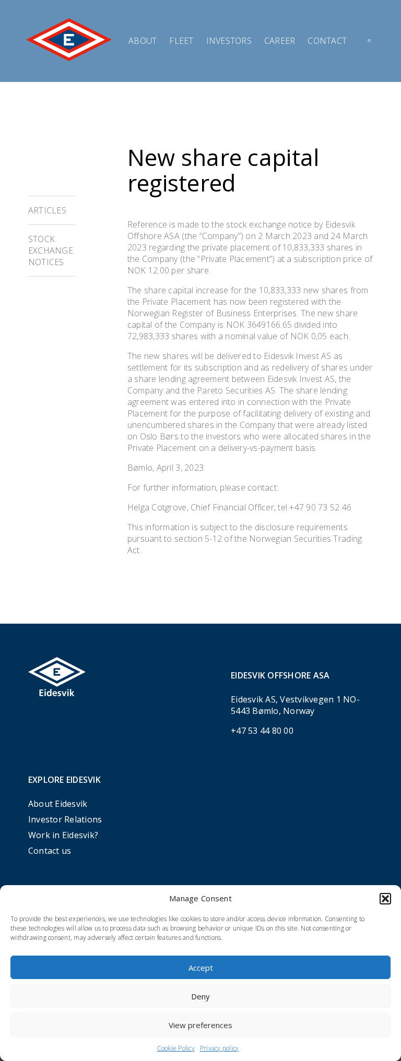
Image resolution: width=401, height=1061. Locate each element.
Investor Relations (65, 819)
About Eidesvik (58, 803)
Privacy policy (219, 1048)
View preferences (200, 1025)
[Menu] (369, 41)
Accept (200, 967)
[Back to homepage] (69, 58)
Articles (47, 210)
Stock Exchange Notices (50, 250)
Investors (229, 40)
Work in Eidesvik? (63, 835)
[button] (385, 898)
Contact (327, 40)
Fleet (181, 40)
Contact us (50, 850)
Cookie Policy (176, 1048)
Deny (200, 996)
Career (280, 40)
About (142, 40)
